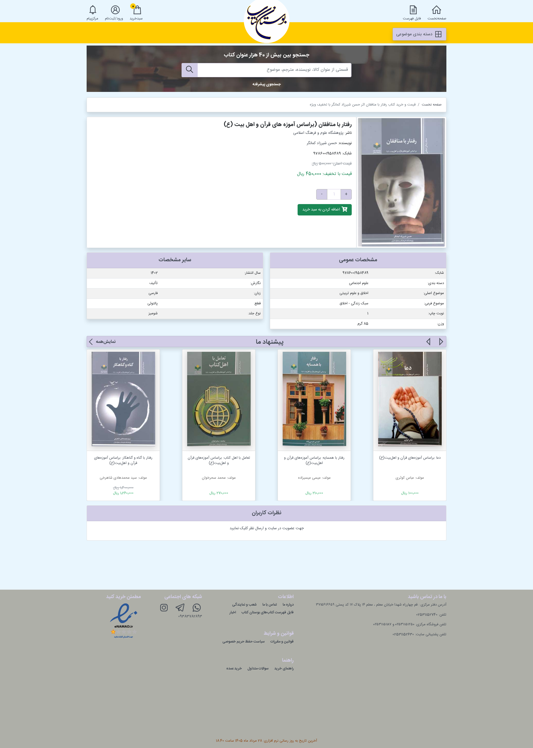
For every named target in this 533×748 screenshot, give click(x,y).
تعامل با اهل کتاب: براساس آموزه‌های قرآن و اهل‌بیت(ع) (219, 460)
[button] (440, 345)
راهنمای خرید (284, 669)
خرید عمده (234, 669)
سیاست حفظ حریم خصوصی (243, 642)
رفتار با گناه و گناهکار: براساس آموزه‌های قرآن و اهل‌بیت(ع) (123, 460)
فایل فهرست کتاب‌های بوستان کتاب (268, 612)
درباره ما (288, 605)
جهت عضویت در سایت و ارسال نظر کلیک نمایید (267, 528)
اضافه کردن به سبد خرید (321, 210)
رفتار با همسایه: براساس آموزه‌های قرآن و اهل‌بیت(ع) (314, 460)
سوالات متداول (258, 669)
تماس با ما (269, 605)
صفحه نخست (432, 105)
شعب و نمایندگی (244, 605)
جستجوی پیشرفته (267, 84)
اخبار (233, 612)
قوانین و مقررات (282, 642)
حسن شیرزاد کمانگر (322, 143)
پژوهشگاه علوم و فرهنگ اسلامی (318, 133)
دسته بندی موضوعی (415, 34)
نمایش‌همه (105, 342)
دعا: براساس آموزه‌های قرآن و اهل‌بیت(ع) (410, 458)
